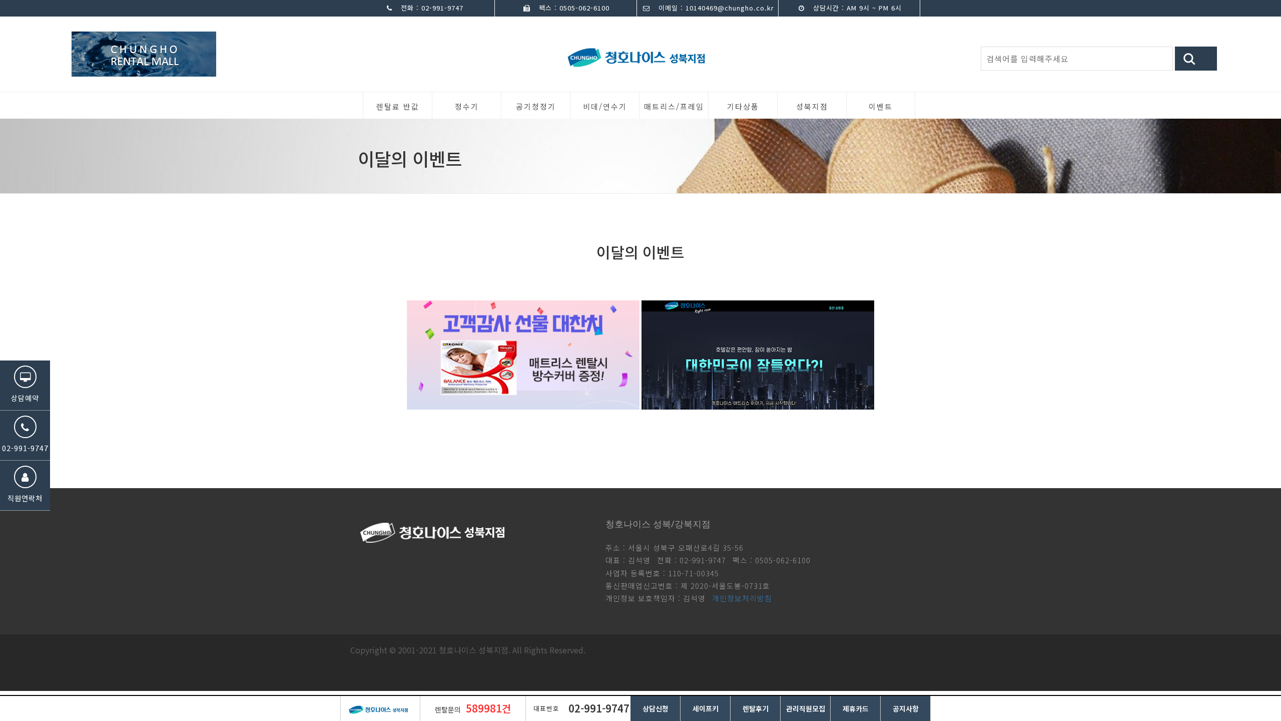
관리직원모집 (805, 708)
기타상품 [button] (743, 106)
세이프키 (706, 708)
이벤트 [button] (881, 106)
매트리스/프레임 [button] (674, 106)
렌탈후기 (756, 708)
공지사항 (906, 708)
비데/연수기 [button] (605, 106)
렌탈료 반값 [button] (397, 106)
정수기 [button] (467, 106)
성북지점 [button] (812, 106)
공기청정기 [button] (536, 106)
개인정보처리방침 (742, 598)
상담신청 (656, 708)
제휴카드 (856, 708)
